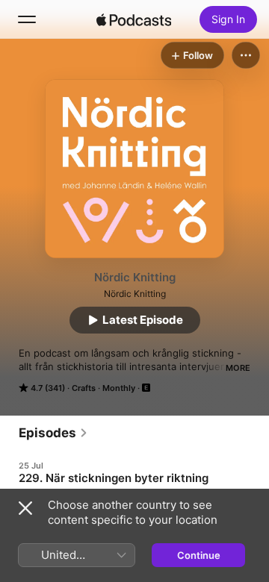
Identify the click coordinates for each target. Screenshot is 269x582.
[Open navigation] (26, 19)
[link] (53, 433)
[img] (133, 19)
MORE (238, 368)
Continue (198, 555)
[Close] (25, 508)
